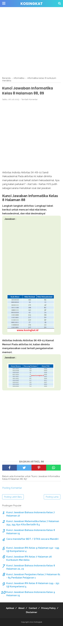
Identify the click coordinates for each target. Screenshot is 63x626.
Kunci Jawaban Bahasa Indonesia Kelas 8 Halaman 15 (30, 532)
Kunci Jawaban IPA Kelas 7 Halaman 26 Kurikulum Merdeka (29, 558)
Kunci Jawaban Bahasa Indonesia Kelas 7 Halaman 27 (30, 514)
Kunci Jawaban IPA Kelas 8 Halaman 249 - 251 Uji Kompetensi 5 (32, 585)
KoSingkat (31, 3)
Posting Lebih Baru (13, 497)
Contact (33, 608)
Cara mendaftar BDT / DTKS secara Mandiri (32, 539)
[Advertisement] (31, 42)
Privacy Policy (48, 608)
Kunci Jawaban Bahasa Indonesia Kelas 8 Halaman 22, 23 (30, 567)
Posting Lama (52, 497)
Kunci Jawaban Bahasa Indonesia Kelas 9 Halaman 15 (30, 594)
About (21, 608)
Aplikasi (10, 608)
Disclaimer (31, 612)
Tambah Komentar (29, 99)
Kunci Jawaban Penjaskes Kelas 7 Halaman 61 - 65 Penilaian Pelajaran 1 (33, 576)
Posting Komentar (12, 488)
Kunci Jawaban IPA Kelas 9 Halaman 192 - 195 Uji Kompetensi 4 (32, 549)
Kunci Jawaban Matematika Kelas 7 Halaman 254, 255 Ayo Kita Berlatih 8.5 (32, 523)
